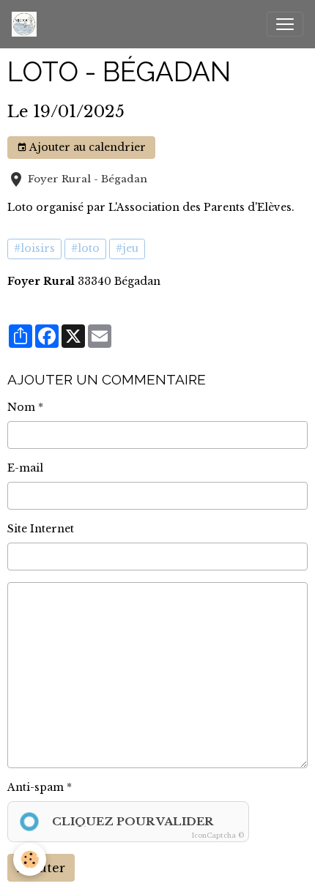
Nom (21, 407)
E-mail (25, 468)
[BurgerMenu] (285, 24)
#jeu (127, 248)
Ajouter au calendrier (86, 147)
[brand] (27, 24)
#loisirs (34, 248)
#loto (85, 248)
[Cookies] (29, 859)
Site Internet (40, 528)
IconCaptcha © (218, 835)
